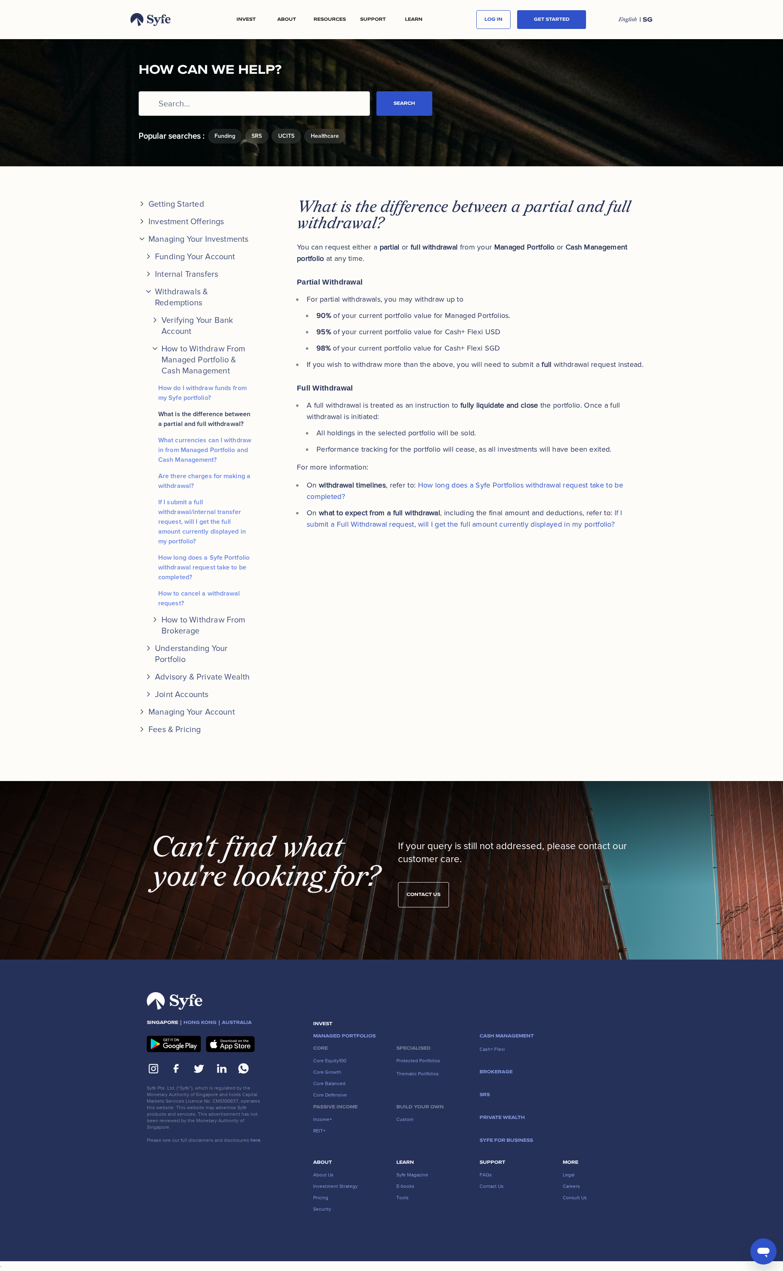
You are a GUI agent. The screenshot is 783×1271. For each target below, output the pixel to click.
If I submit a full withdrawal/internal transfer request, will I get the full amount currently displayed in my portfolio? (202, 521)
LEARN (413, 19)
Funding (225, 135)
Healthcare (325, 135)
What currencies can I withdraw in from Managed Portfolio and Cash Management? (204, 450)
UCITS (286, 135)
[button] (246, 19)
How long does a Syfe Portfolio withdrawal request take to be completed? (204, 567)
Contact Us (423, 894)
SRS (257, 135)
